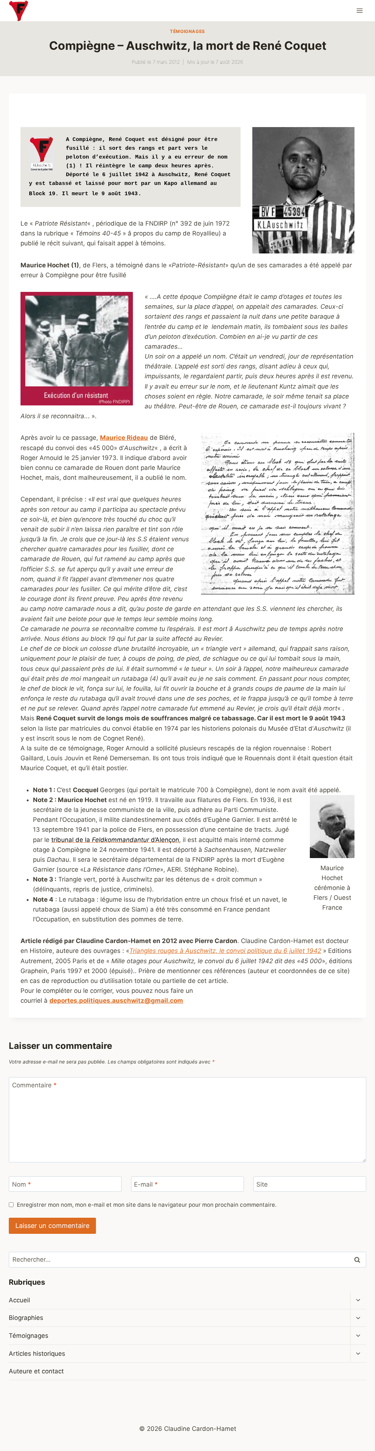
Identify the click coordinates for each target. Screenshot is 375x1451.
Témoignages (187, 31)
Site (262, 1184)
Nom (21, 1184)
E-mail (146, 1184)
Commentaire (34, 1085)
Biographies (26, 1317)
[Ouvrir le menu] (359, 10)
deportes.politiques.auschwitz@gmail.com (116, 1000)
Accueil (19, 1300)
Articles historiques (37, 1353)
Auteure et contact (36, 1371)
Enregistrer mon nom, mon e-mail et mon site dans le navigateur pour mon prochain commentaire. (146, 1204)
